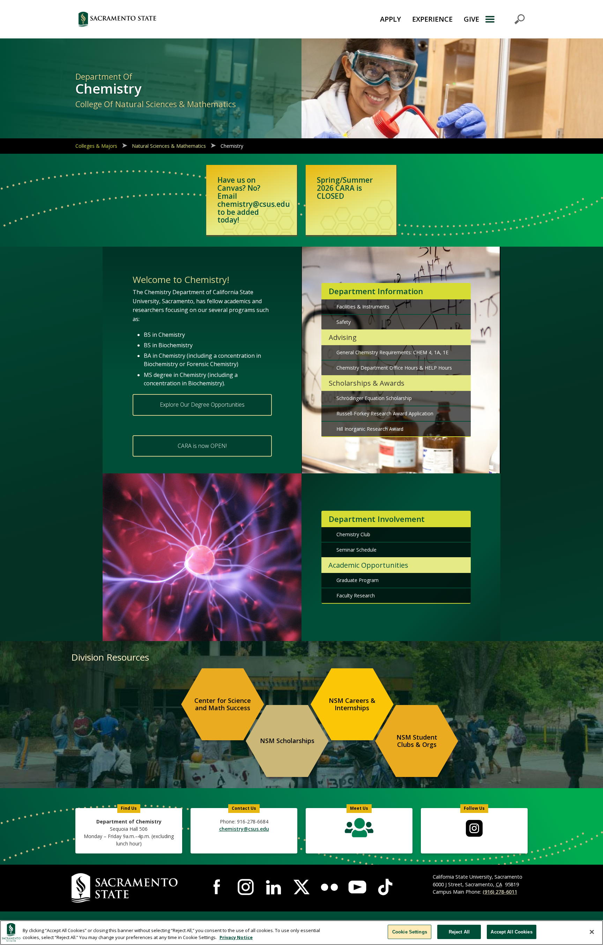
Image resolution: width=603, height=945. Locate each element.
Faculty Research (355, 595)
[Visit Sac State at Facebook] (218, 887)
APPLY (390, 19)
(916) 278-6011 (500, 891)
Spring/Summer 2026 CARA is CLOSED (345, 188)
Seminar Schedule (356, 549)
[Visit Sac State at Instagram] (246, 887)
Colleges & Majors (96, 146)
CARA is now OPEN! (202, 446)
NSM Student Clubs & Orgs (416, 741)
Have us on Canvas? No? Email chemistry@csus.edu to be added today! (253, 200)
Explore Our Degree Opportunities (202, 404)
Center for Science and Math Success (222, 704)
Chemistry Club (353, 534)
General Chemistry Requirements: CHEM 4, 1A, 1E (392, 352)
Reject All (459, 932)
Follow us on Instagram (474, 828)
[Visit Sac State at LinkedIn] (274, 887)
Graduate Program (357, 580)
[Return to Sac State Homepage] (156, 19)
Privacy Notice (236, 937)
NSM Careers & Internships (352, 704)
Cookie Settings (409, 932)
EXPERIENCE (432, 19)
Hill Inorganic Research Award (369, 429)
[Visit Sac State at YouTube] (357, 887)
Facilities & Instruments (362, 306)
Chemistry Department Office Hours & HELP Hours (394, 367)
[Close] (592, 931)
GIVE (471, 19)
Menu (505, 19)
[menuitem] (222, 704)
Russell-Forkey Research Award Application (384, 413)
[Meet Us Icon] (359, 829)
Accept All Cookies (511, 932)
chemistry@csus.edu (244, 829)
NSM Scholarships (287, 740)
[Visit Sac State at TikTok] (385, 887)
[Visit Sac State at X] (301, 887)
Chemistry (232, 146)
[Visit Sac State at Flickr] (329, 887)
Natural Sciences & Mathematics (169, 146)
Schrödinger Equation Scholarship (374, 398)
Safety (343, 322)
